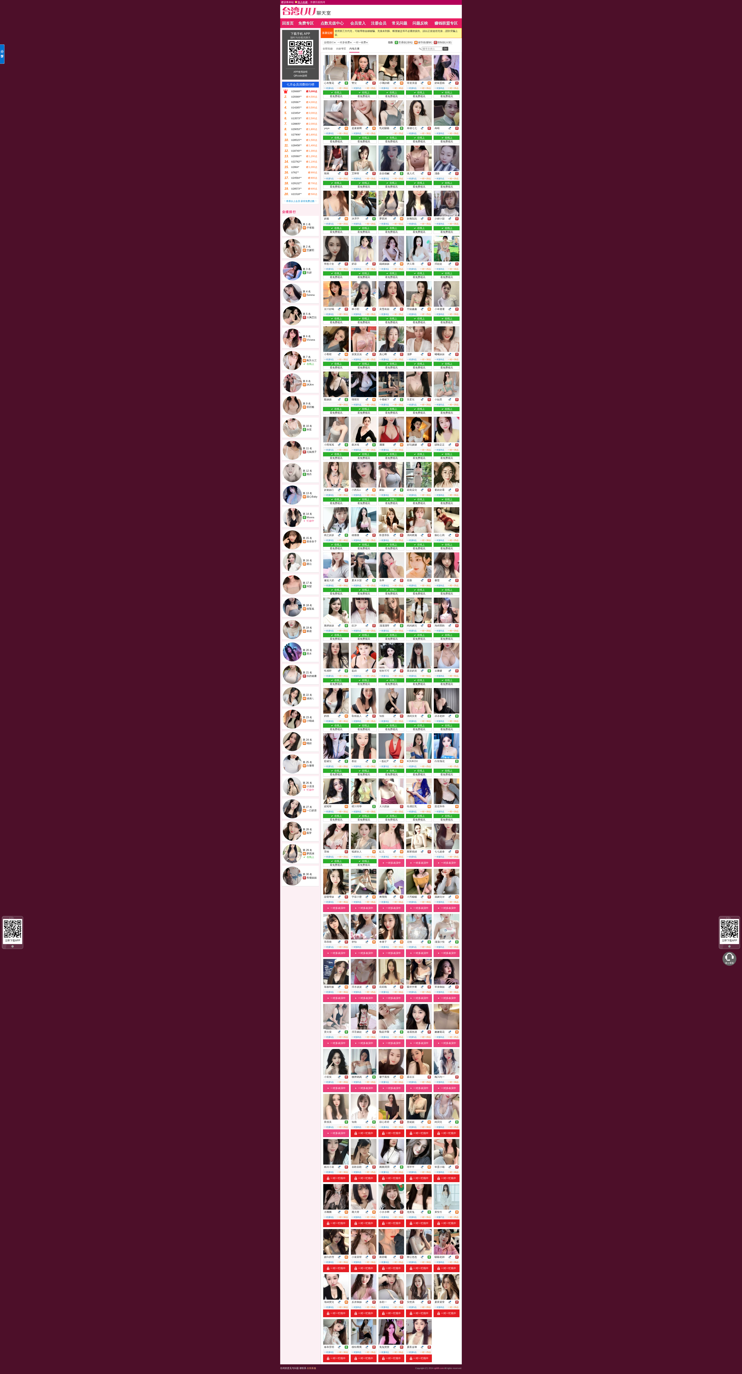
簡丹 (309, 474)
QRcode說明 (300, 75)
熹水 (309, 653)
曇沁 (309, 563)
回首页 (288, 23)
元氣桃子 (312, 451)
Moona (310, 517)
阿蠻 (309, 586)
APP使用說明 (300, 72)
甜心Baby (312, 496)
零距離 (310, 407)
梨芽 (309, 832)
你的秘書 (312, 676)
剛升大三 (312, 360)
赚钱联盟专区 (446, 23)
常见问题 (399, 23)
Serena (311, 295)
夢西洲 (310, 853)
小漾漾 (310, 786)
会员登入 (358, 23)
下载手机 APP (300, 33)
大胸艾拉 (312, 317)
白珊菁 (310, 765)
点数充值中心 (332, 23)
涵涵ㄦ (310, 698)
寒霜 (309, 631)
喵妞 (309, 743)
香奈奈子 (312, 541)
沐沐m (310, 384)
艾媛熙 (310, 250)
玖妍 (309, 272)
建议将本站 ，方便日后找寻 (303, 2)
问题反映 (420, 23)
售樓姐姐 (312, 877)
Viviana (311, 339)
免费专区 (306, 23)
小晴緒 (310, 720)
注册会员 (378, 23)
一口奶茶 (312, 810)
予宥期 (310, 227)
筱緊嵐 (310, 608)
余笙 (309, 429)
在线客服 (311, 1368)
